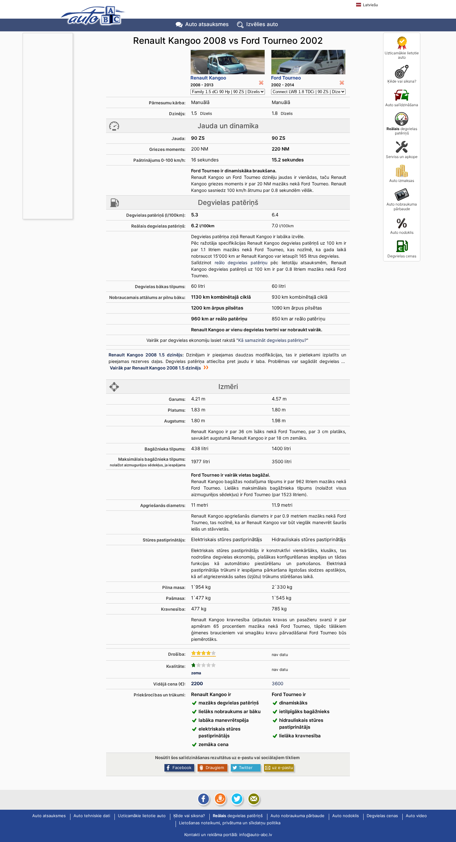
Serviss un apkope (402, 156)
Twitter (246, 767)
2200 (197, 683)
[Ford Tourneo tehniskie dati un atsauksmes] (308, 62)
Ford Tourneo (286, 78)
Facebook (181, 767)
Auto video (416, 816)
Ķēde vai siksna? (401, 81)
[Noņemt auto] (261, 82)
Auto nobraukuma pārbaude (402, 206)
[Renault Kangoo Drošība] (203, 653)
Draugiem (215, 767)
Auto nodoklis (402, 232)
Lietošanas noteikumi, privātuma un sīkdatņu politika (229, 823)
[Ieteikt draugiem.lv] (219, 798)
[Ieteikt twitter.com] (236, 798)
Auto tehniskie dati (92, 816)
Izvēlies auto (262, 24)
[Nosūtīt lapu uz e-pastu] (253, 798)
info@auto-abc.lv (255, 834)
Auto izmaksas (401, 180)
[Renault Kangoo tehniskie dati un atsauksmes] (227, 62)
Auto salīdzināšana (401, 104)
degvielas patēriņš (402, 130)
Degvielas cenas (401, 256)
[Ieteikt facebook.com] (202, 798)
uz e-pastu (282, 767)
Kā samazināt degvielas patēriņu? (272, 340)
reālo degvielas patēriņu (241, 262)
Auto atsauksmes (207, 24)
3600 (277, 683)
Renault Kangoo (208, 78)
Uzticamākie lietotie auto (402, 55)
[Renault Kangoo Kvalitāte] (203, 665)
